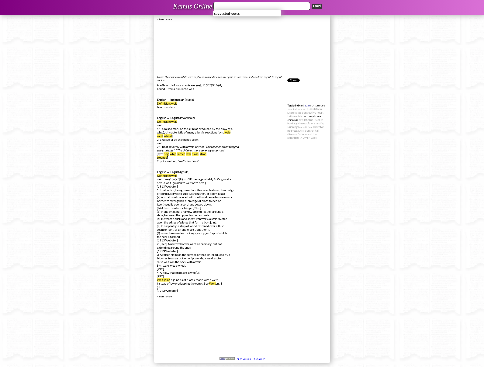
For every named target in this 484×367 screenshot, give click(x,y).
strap (203, 154)
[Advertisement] (242, 47)
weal (160, 136)
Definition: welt (167, 103)
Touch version (243, 358)
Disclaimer (259, 358)
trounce (162, 157)
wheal (168, 136)
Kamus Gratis (193, 6)
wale (227, 132)
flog (166, 154)
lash (188, 154)
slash (195, 154)
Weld (212, 283)
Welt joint (163, 280)
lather (181, 154)
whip (173, 154)
